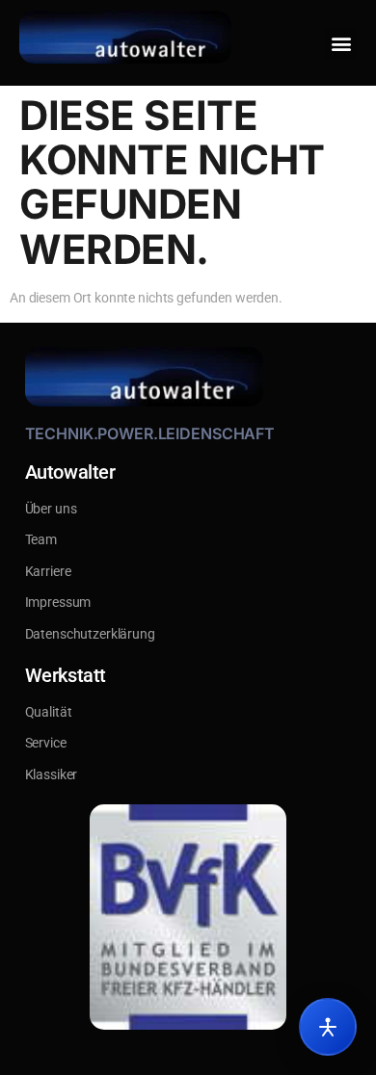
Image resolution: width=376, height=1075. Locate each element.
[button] (341, 43)
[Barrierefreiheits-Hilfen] (328, 1027)
